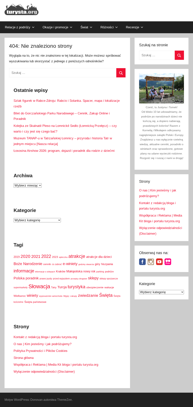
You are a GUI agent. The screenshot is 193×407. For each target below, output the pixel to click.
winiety (32, 295)
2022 (46, 256)
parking (100, 271)
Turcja (62, 287)
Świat (84, 27)
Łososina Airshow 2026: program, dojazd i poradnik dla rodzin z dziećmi (64, 151)
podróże (109, 271)
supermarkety (21, 287)
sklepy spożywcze (109, 278)
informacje (24, 270)
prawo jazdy (46, 278)
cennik (47, 264)
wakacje (109, 287)
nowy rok (89, 271)
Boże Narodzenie (28, 264)
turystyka (76, 286)
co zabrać (57, 264)
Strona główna (24, 358)
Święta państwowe (35, 301)
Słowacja (39, 286)
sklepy (93, 278)
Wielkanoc (20, 295)
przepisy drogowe (79, 279)
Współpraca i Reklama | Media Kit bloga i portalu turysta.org (56, 364)
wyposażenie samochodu (50, 296)
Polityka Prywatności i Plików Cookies (40, 351)
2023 (55, 256)
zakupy (73, 296)
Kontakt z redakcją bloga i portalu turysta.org (45, 337)
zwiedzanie (88, 295)
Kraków (60, 271)
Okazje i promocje (55, 27)
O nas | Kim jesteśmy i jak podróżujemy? (42, 344)
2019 (17, 256)
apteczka (63, 257)
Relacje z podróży (17, 27)
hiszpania (107, 264)
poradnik (32, 278)
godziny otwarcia (86, 264)
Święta (106, 295)
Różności (107, 27)
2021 (35, 256)
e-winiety (70, 264)
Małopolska (74, 271)
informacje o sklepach (45, 272)
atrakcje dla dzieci (99, 257)
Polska (19, 278)
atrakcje (76, 256)
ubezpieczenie (94, 287)
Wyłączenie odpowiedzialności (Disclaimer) (44, 371)
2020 (25, 256)
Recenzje (132, 27)
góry (97, 264)
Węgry (66, 296)
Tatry (54, 287)
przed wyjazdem (61, 278)
